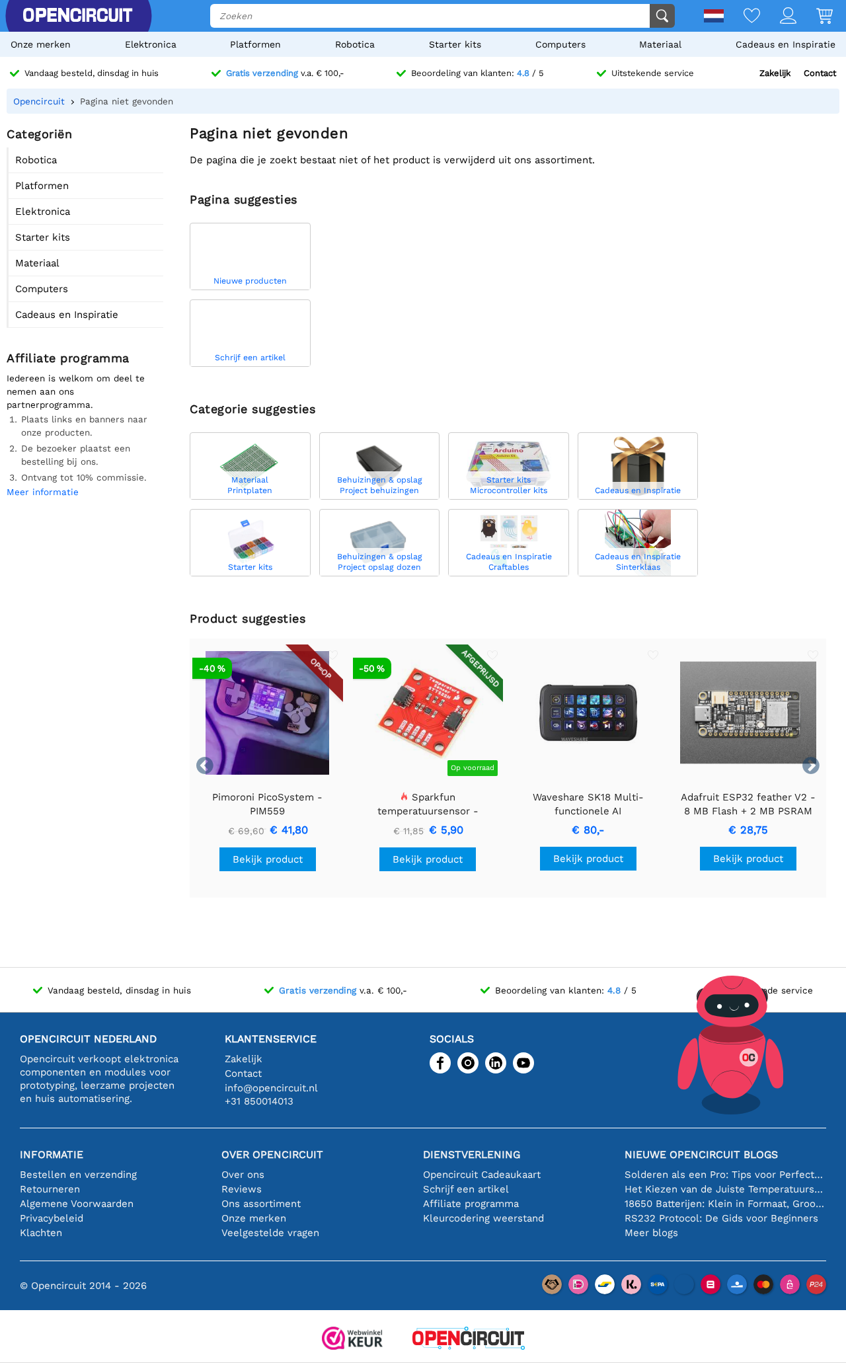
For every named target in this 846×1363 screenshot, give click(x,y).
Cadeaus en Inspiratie (785, 44)
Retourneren (50, 1189)
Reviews (241, 1189)
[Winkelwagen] (814, 16)
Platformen (255, 44)
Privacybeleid (51, 1218)
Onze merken (41, 44)
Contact (820, 73)
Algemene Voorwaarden (77, 1204)
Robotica (355, 44)
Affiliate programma (471, 1204)
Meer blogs (651, 1233)
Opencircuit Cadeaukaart (482, 1175)
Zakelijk (774, 73)
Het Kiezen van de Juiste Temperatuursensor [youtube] (725, 1189)
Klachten (41, 1233)
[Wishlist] (742, 16)
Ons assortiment (261, 1204)
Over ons (242, 1175)
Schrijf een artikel (466, 1189)
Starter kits (455, 44)
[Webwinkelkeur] (352, 1339)
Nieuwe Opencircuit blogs (701, 1154)
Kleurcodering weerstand (483, 1218)
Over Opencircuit (272, 1154)
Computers (560, 44)
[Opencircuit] (468, 1339)
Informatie (51, 1154)
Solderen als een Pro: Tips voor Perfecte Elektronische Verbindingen (725, 1175)
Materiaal (660, 44)
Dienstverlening (471, 1154)
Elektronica (150, 44)
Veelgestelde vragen (270, 1233)
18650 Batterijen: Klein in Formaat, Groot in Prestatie (725, 1204)
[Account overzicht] (778, 16)
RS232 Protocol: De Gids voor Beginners (721, 1218)
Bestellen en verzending (78, 1175)
